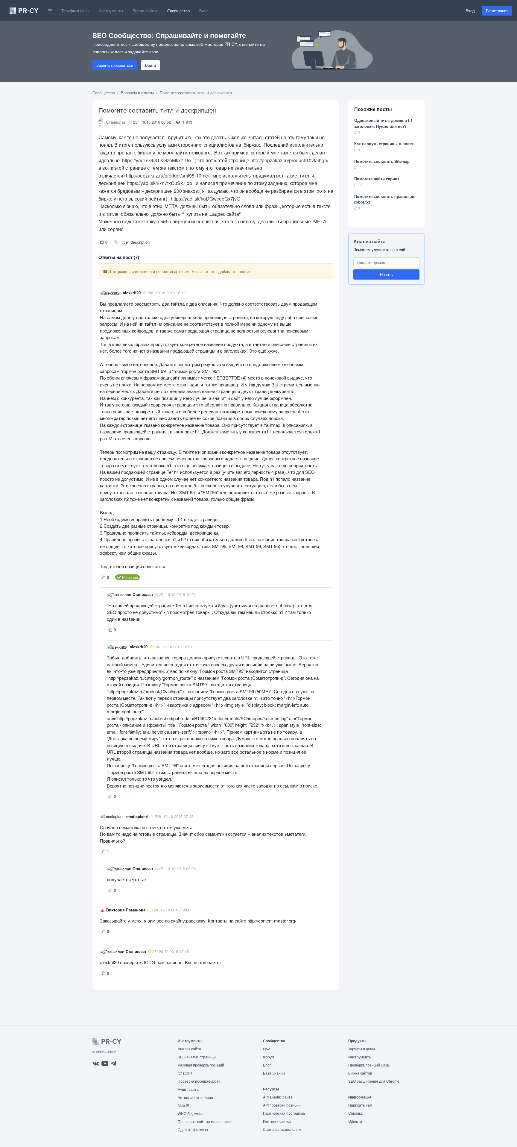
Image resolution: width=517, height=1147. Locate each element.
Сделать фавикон (193, 1129)
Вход (470, 10)
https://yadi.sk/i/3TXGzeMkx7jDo (156, 160)
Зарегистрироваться (114, 65)
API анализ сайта (278, 1096)
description (140, 242)
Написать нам (360, 1104)
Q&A (266, 1048)
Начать (386, 274)
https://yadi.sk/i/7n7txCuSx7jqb (159, 183)
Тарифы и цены (75, 10)
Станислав (116, 122)
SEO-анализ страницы (197, 1056)
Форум (268, 1056)
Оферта (355, 1121)
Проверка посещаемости (199, 1081)
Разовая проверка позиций (201, 1064)
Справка (355, 1113)
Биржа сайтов (145, 10)
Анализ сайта (369, 241)
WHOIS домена (190, 1113)
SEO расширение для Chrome (373, 1081)
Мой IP (183, 1105)
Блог (203, 10)
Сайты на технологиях (282, 1129)
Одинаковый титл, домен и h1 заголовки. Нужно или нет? (383, 123)
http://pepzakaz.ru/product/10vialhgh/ (289, 160)
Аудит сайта (188, 1089)
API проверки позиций (282, 1104)
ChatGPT (185, 1072)
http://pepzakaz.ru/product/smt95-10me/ (167, 175)
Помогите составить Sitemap (382, 161)
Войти (150, 65)
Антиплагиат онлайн (195, 1097)
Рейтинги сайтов (277, 1121)
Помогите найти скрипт (376, 178)
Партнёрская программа (284, 1113)
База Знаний (274, 1072)
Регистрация (497, 10)
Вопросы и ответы (137, 92)
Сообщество (178, 10)
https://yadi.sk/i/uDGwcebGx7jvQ (205, 198)
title (124, 242)
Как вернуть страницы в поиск (384, 143)
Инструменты (111, 10)
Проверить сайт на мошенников (205, 1121)
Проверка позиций (368, 1064)
